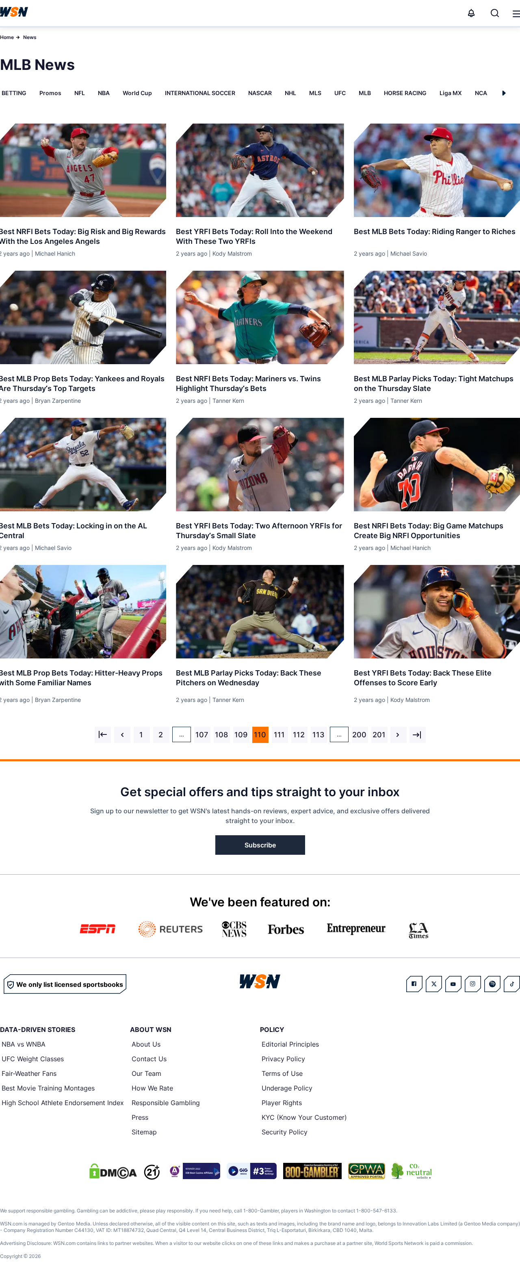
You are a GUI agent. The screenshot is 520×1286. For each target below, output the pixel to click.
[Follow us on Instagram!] (473, 984)
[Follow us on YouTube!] (453, 984)
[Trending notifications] (471, 13)
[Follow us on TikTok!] (512, 984)
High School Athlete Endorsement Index (63, 1103)
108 (221, 734)
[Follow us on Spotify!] (492, 984)
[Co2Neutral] (411, 1171)
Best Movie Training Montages (48, 1088)
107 (201, 734)
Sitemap (144, 1132)
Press (140, 1117)
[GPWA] (366, 1171)
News (30, 37)
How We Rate (152, 1088)
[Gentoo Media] (252, 1171)
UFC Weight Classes (33, 1059)
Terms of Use (282, 1073)
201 (379, 734)
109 (240, 734)
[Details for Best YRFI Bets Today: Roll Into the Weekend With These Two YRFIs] (260, 170)
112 (299, 734)
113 (318, 734)
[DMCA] (113, 1171)
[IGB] (193, 1171)
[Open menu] (516, 13)
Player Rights (282, 1103)
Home (7, 37)
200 (359, 734)
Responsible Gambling (166, 1103)
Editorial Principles (290, 1044)
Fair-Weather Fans (29, 1073)
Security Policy (285, 1132)
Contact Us (149, 1059)
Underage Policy (287, 1088)
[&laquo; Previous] (103, 735)
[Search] (495, 13)
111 (279, 734)
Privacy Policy (283, 1059)
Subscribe (260, 845)
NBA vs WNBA (24, 1044)
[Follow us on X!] (434, 984)
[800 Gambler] (312, 1171)
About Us (146, 1044)
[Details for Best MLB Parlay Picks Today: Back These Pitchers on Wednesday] (260, 611)
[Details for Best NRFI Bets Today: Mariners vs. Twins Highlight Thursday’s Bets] (260, 317)
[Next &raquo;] (398, 735)
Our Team (146, 1073)
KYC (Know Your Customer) (304, 1117)
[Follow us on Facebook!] (414, 984)
